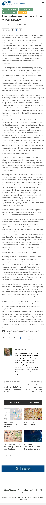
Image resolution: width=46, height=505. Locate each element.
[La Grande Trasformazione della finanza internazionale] (33, 436)
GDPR (32, 490)
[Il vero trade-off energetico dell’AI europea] (13, 414)
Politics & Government (10, 9)
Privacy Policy (23, 490)
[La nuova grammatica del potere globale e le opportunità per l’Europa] (13, 436)
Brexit (8, 331)
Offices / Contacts (10, 490)
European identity (33, 331)
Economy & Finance (25, 9)
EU (26, 331)
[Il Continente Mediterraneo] (33, 414)
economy (20, 331)
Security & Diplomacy (9, 12)
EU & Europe (22, 12)
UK (9, 334)
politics (4, 334)
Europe (14, 331)
